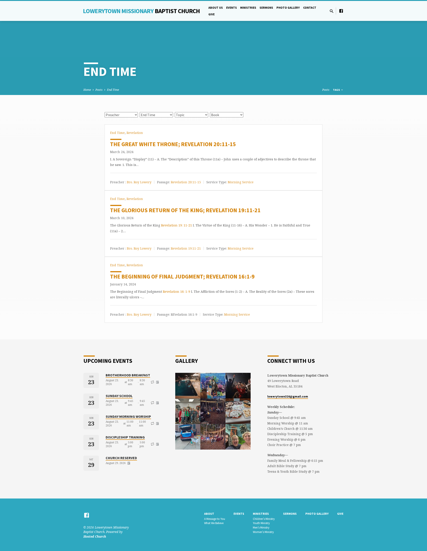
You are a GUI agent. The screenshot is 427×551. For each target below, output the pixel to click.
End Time (113, 90)
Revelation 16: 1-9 (176, 291)
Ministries (248, 8)
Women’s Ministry (263, 532)
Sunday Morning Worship (128, 416)
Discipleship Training (125, 437)
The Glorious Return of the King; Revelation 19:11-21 (185, 210)
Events (231, 8)
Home (87, 90)
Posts (99, 90)
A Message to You (214, 519)
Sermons (266, 8)
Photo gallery (288, 8)
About (209, 514)
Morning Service (241, 182)
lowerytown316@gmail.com (287, 396)
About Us (215, 8)
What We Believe (214, 523)
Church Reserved (121, 458)
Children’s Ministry (264, 519)
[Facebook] (341, 11)
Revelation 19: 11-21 (176, 225)
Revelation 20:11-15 (186, 182)
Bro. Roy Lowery (139, 182)
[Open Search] (331, 11)
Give (211, 14)
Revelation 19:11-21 (186, 248)
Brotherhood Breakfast (128, 375)
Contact (309, 8)
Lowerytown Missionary (141, 11)
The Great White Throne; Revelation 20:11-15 (173, 144)
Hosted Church (94, 536)
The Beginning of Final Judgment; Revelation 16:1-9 (182, 276)
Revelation (135, 133)
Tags (336, 89)
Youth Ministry (261, 523)
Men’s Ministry (261, 527)
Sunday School (119, 396)
